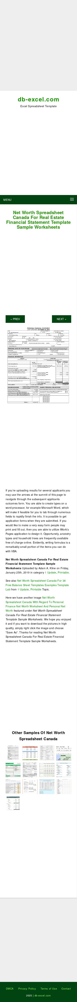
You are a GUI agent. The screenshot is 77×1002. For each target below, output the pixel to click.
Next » (61, 319)
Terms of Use (49, 988)
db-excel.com (38, 99)
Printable (63, 572)
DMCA (10, 988)
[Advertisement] (38, 46)
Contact (66, 988)
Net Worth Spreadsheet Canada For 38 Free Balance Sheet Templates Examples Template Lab (37, 585)
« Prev (15, 319)
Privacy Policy (27, 988)
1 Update (50, 572)
